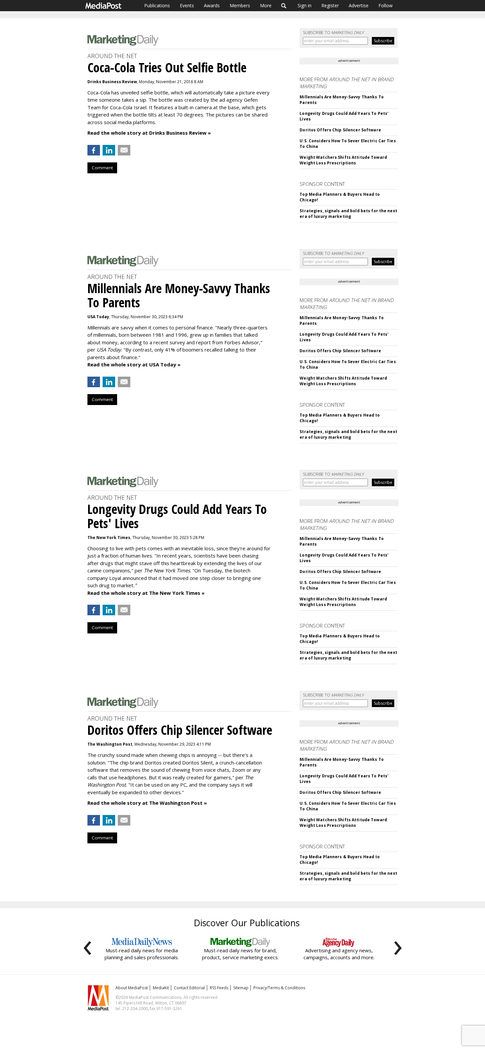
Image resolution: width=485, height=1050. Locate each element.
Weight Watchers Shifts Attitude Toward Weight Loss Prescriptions (343, 160)
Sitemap (240, 988)
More (266, 5)
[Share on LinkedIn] (109, 150)
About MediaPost (131, 988)
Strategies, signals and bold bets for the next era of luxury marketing (348, 213)
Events (187, 5)
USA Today (98, 317)
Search (283, 5)
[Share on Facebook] (93, 150)
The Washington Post (109, 744)
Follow (385, 5)
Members (240, 5)
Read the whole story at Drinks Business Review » (149, 132)
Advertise (359, 5)
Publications (157, 5)
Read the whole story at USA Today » (133, 364)
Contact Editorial (189, 988)
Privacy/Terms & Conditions (279, 988)
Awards (212, 5)
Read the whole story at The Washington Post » (147, 802)
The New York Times (108, 537)
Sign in (304, 5)
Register (330, 5)
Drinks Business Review (112, 82)
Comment (102, 168)
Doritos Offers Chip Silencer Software (340, 130)
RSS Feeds (219, 988)
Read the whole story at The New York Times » (146, 593)
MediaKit (161, 988)
